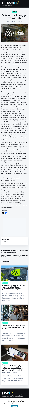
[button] (14, 406)
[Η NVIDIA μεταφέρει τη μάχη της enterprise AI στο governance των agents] (14, 273)
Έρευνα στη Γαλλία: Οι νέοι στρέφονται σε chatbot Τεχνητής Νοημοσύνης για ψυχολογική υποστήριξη (13, 367)
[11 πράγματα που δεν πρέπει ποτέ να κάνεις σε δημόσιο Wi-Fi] (14, 313)
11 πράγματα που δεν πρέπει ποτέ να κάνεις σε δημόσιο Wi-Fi (13, 327)
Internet (14, 11)
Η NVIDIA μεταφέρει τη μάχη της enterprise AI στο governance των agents (13, 287)
